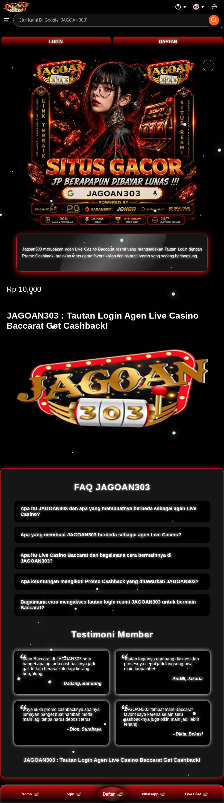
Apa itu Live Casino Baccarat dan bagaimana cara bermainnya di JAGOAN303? (96, 558)
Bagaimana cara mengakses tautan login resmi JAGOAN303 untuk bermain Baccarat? (108, 604)
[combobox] (110, 20)
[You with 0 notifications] (199, 6)
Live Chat (193, 794)
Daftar (108, 794)
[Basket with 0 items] (214, 6)
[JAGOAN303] (16, 11)
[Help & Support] (181, 6)
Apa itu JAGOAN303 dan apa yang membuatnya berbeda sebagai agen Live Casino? (108, 511)
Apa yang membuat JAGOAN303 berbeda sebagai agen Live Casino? (100, 534)
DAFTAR (168, 41)
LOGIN (56, 41)
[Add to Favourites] (208, 65)
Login (69, 794)
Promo (26, 794)
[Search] (214, 20)
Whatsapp (150, 794)
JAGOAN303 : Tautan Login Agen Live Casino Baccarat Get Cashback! (112, 760)
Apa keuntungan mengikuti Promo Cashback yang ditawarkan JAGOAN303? (109, 581)
